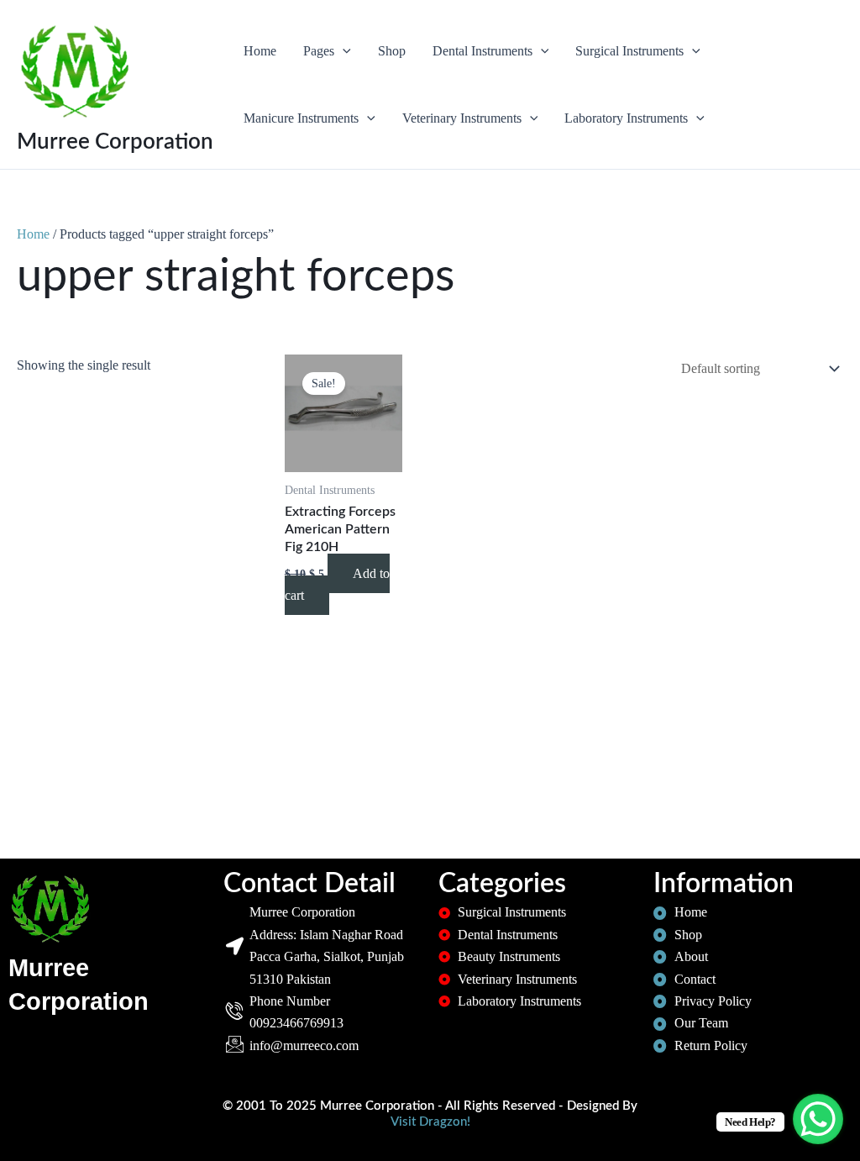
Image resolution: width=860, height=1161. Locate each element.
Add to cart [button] (337, 584)
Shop (392, 51)
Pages (318, 51)
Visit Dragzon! (430, 1122)
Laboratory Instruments (626, 118)
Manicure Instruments (301, 118)
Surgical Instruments (629, 51)
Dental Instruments (482, 51)
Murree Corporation (115, 142)
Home (260, 51)
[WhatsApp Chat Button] (818, 1119)
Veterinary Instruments (462, 118)
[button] (342, 51)
